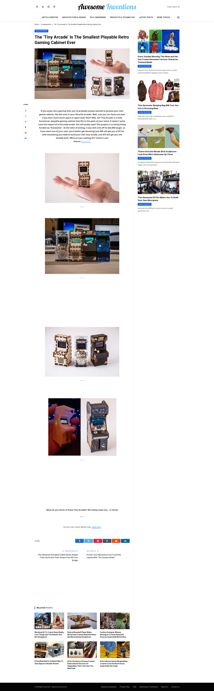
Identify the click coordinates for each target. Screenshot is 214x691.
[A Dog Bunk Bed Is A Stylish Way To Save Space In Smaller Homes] (49, 649)
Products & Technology (122, 17)
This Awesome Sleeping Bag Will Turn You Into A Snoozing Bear (158, 106)
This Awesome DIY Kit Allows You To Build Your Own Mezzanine (158, 199)
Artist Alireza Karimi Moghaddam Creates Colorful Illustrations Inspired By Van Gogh (114, 663)
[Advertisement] (82, 299)
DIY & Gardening (98, 17)
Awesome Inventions (109, 687)
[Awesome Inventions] (107, 7)
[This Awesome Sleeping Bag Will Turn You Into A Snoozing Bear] (158, 90)
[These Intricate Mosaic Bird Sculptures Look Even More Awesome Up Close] (158, 136)
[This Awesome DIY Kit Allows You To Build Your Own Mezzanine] (158, 182)
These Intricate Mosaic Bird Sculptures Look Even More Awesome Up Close (157, 153)
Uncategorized (46, 24)
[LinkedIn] (25, 138)
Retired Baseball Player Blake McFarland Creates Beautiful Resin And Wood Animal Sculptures (81, 634)
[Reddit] (25, 133)
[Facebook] (25, 111)
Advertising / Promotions (148, 687)
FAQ (134, 687)
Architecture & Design (74, 17)
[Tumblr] (25, 127)
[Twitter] (25, 116)
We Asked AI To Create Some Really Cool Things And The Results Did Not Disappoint (49, 634)
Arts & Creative (50, 17)
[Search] (178, 17)
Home (37, 24)
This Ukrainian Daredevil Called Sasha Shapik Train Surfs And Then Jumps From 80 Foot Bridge (58, 557)
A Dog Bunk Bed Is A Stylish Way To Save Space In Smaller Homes (49, 662)
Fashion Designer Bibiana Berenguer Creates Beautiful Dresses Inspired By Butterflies (113, 634)
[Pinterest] (25, 122)
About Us (164, 687)
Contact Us (175, 687)
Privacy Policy (125, 687)
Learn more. (96, 527)
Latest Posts (146, 17)
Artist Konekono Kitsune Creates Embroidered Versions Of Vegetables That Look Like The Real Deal (81, 664)
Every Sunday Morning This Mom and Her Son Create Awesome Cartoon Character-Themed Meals (158, 59)
